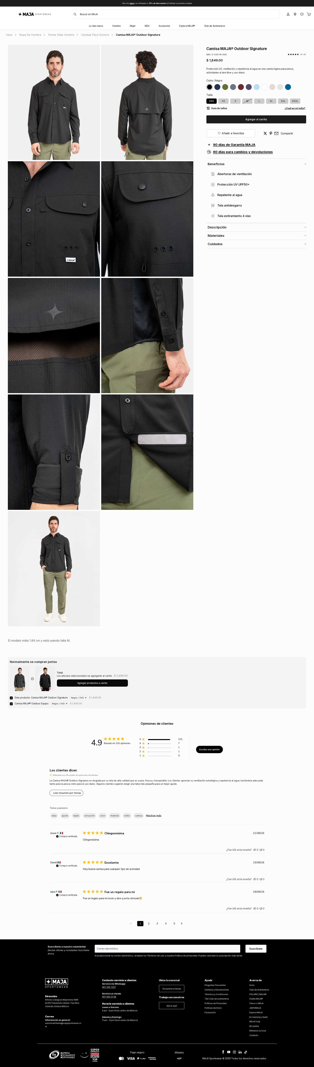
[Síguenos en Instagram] (234, 1052)
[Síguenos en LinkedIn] (240, 1052)
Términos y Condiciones (216, 994)
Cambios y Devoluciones (217, 990)
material (114, 815)
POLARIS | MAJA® (257, 994)
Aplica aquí (171, 1006)
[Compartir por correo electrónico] (276, 133)
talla (54, 815)
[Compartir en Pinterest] (271, 133)
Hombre (116, 26)
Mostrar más (153, 815)
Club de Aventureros (214, 26)
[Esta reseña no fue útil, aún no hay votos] (261, 850)
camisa (138, 815)
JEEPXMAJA (255, 1008)
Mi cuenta (254, 1026)
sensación (89, 815)
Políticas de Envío (213, 1008)
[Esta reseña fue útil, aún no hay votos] (255, 850)
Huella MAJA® (256, 999)
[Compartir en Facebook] (260, 133)
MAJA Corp (254, 1021)
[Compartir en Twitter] (265, 133)
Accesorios (164, 26)
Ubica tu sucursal (169, 980)
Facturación (210, 1012)
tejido (76, 815)
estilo (127, 815)
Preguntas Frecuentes (215, 985)
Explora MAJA (256, 1012)
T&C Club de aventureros (217, 999)
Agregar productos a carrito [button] (92, 683)
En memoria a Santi (258, 1017)
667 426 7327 (109, 987)
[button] (171, 988)
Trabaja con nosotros (171, 997)
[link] (19, 678)
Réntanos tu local (257, 1030)
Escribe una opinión (209, 749)
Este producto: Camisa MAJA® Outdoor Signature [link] (41, 697)
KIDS (147, 26)
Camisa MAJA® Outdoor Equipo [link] (32, 703)
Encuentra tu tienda (172, 989)
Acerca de (255, 980)
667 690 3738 (109, 997)
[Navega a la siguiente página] (183, 923)
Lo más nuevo (96, 26)
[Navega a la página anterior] (132, 923)
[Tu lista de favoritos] (302, 14)
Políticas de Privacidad (216, 1003)
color (102, 815)
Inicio (251, 985)
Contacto (253, 1035)
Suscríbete (255, 948)
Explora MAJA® (187, 26)
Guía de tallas (219, 108)
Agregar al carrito (256, 119)
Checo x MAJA (256, 1003)
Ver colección (169, 3)
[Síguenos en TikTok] (246, 1052)
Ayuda (208, 980)
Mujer (133, 26)
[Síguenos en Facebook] (223, 1052)
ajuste (65, 815)
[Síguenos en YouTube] (229, 1052)
